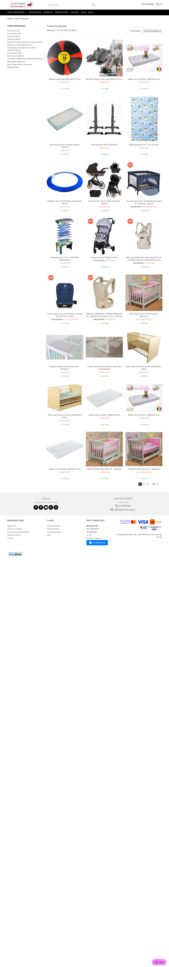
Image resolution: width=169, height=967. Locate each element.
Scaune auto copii (14, 33)
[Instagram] (56, 507)
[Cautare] (93, 5)
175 (153, 484)
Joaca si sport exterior (15, 56)
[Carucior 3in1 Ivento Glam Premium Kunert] (104, 179)
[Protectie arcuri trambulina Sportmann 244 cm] (64, 180)
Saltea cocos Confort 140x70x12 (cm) (65, 469)
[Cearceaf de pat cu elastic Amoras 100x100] (64, 119)
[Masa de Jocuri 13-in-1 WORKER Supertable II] (64, 236)
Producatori (61, 12)
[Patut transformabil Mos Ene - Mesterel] (104, 449)
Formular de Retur (54, 532)
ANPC (49, 535)
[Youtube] (46, 507)
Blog (83, 12)
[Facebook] (36, 507)
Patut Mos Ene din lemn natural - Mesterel (144, 314)
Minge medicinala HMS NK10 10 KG (64, 79)
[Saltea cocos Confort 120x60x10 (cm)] (104, 397)
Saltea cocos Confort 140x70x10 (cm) (144, 79)
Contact (74, 12)
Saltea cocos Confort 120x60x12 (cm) (144, 415)
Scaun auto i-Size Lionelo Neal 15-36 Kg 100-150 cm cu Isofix (64, 314)
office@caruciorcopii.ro (124, 509)
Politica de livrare (14, 535)
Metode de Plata (53, 526)
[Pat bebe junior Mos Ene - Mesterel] (143, 449)
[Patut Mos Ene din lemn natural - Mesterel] (143, 292)
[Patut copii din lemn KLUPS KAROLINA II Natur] (143, 347)
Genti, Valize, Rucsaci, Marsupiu (19, 64)
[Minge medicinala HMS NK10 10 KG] (64, 58)
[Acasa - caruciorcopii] (20, 5)
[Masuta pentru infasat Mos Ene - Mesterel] (64, 347)
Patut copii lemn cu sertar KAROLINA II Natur (65, 416)
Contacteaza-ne (99, 543)
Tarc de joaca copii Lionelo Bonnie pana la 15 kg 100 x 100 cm (143, 202)
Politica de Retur (53, 529)
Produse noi (35, 12)
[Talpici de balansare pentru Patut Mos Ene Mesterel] (104, 347)
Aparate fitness (13, 67)
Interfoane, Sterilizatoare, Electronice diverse (24, 58)
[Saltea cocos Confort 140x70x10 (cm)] (143, 58)
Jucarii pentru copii (14, 53)
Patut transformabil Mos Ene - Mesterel (104, 469)
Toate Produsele (16, 12)
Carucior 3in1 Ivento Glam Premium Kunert (104, 202)
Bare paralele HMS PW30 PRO (104, 144)
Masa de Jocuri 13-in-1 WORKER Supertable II (65, 258)
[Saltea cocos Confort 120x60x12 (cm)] (143, 398)
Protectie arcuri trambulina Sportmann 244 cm (64, 202)
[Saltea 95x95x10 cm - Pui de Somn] (143, 119)
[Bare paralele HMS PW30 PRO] (104, 119)
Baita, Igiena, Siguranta (16, 61)
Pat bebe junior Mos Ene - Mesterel (143, 469)
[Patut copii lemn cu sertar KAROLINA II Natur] (64, 397)
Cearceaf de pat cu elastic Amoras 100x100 (65, 145)
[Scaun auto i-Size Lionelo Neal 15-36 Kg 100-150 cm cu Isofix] (64, 292)
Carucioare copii (13, 30)
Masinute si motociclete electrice (20, 45)
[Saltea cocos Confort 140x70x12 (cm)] (64, 449)
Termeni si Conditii (14, 529)
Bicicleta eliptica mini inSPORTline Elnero (104, 79)
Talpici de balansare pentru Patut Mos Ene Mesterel (104, 367)
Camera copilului (13, 39)
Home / (10, 18)
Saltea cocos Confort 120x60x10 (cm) (104, 415)
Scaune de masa (13, 36)
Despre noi (11, 526)
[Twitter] (51, 507)
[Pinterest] (41, 507)
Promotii (48, 12)
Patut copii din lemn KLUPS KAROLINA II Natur (143, 367)
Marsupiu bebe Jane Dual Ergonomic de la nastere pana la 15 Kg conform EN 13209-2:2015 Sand (143, 258)
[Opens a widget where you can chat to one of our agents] (159, 962)
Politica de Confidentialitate (18, 532)
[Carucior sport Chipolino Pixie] (104, 236)
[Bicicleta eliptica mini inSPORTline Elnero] (104, 58)
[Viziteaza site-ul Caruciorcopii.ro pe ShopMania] (15, 554)
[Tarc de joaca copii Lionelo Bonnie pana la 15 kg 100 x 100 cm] (143, 179)
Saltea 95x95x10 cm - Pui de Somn (144, 144)
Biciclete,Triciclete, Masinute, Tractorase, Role (24, 42)
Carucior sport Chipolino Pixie (104, 257)
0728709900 (124, 505)
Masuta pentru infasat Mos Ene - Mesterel (64, 367)
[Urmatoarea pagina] (158, 484)
